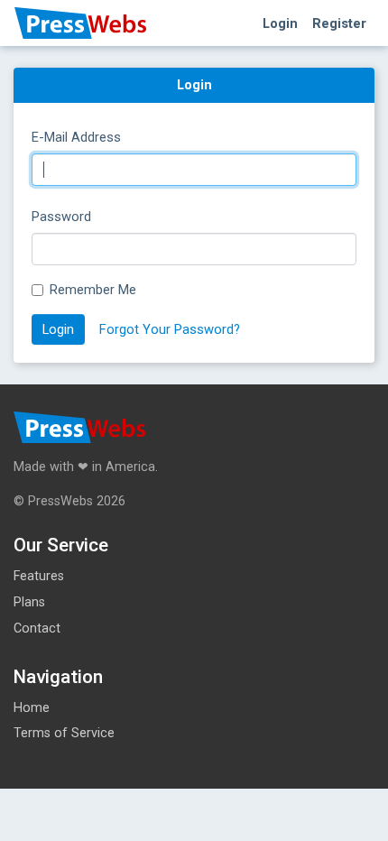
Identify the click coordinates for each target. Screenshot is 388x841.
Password (61, 216)
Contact (37, 628)
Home (32, 708)
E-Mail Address (76, 137)
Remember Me (93, 290)
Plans (29, 602)
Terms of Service (64, 733)
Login (280, 23)
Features (39, 576)
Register (339, 23)
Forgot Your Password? (169, 329)
